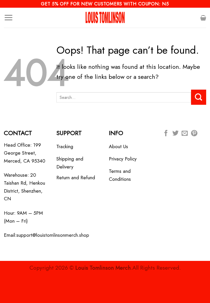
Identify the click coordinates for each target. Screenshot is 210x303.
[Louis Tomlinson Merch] (105, 18)
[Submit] (198, 97)
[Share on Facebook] (166, 133)
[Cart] (203, 17)
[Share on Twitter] (175, 133)
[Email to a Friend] (185, 133)
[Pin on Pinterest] (194, 133)
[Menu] (8, 18)
